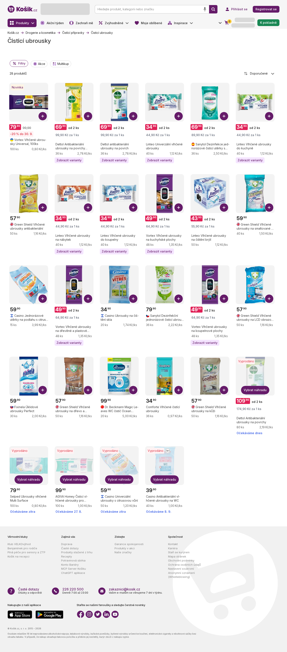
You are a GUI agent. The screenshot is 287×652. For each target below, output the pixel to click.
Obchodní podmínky (181, 560)
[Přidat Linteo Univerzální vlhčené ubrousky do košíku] (178, 116)
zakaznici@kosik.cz (124, 589)
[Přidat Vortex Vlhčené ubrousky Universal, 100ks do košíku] (42, 116)
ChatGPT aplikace (73, 572)
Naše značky (123, 552)
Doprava (66, 544)
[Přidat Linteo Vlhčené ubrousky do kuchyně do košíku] (269, 116)
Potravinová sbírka (73, 560)
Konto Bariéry (70, 564)
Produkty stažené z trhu (76, 552)
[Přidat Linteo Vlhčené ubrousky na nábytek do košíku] (88, 207)
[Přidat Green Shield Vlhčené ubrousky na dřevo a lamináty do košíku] (88, 390)
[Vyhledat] (213, 9)
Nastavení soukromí (181, 568)
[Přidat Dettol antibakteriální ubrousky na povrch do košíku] (133, 116)
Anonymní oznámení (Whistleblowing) (181, 575)
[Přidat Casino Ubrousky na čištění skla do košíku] (133, 298)
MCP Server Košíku (73, 568)
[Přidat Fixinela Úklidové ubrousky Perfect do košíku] (42, 390)
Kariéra (173, 548)
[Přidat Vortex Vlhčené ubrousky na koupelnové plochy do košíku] (224, 298)
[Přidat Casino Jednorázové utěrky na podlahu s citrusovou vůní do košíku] (42, 298)
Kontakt (173, 544)
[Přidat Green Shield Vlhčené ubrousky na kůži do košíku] (224, 390)
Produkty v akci (125, 548)
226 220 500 (73, 589)
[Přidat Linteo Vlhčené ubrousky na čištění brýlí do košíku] (224, 207)
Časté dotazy (70, 548)
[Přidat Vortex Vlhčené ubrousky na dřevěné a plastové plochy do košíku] (88, 298)
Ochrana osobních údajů (184, 564)
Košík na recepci (18, 556)
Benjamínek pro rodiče (22, 548)
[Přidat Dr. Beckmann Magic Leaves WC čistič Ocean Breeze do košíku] (133, 390)
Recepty (66, 556)
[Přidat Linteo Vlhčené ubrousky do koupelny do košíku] (133, 207)
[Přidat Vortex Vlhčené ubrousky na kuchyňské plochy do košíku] (178, 207)
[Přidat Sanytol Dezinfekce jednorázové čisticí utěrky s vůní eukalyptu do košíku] (224, 116)
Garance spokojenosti (129, 544)
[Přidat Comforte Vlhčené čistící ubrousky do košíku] (178, 390)
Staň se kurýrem (179, 552)
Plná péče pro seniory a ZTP (26, 552)
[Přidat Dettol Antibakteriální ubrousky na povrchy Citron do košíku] (88, 116)
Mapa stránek (177, 556)
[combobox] (259, 74)
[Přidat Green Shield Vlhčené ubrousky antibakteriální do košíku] (42, 207)
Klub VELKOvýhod (19, 544)
